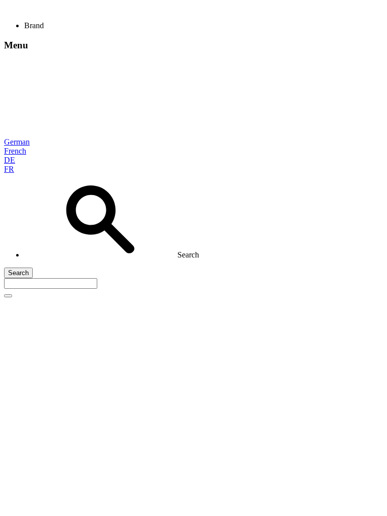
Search (18, 273)
